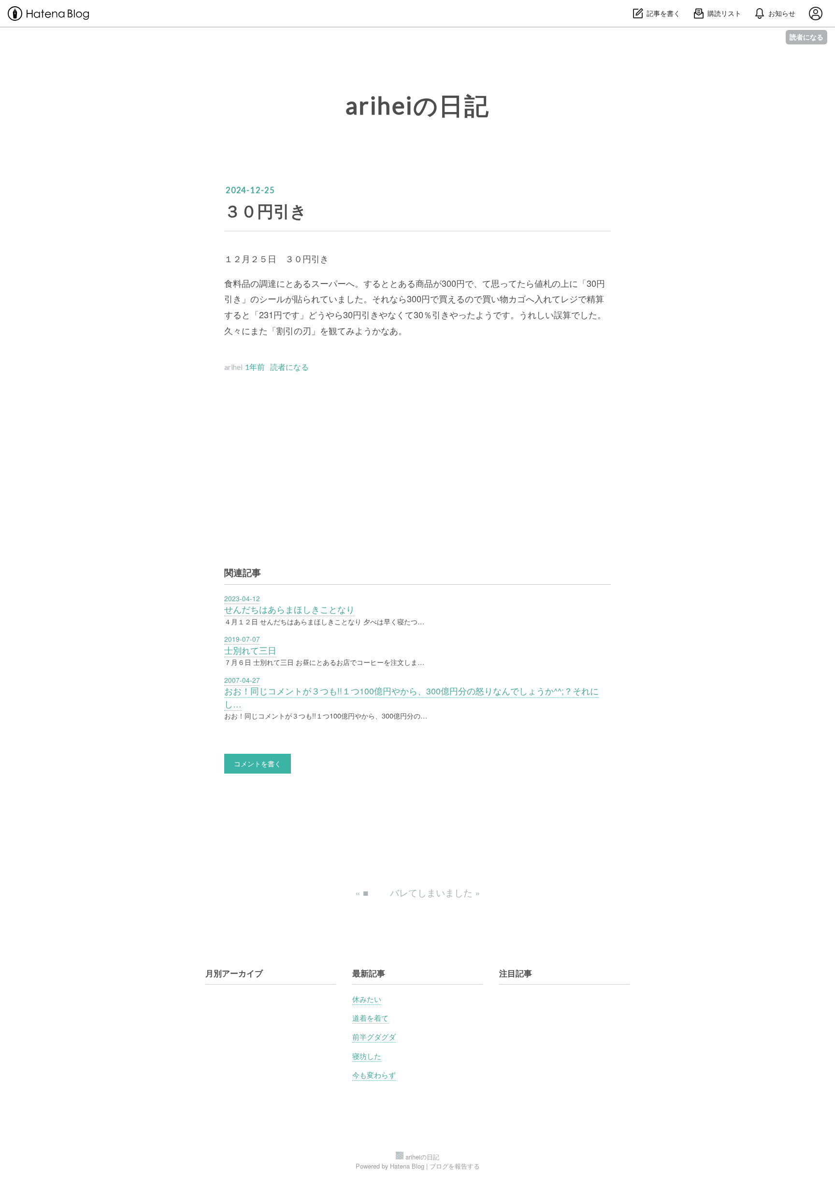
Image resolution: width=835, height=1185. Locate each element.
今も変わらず (374, 1074)
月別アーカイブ (234, 973)
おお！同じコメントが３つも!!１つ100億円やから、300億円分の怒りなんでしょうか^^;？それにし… (411, 697)
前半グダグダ (374, 1036)
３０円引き (265, 210)
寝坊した (366, 1055)
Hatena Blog (407, 1166)
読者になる (806, 37)
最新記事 (368, 973)
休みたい (366, 998)
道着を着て (370, 1017)
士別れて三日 (250, 650)
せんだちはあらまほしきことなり (289, 609)
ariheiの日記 (418, 105)
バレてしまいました (435, 892)
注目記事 (515, 973)
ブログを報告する (455, 1166)
